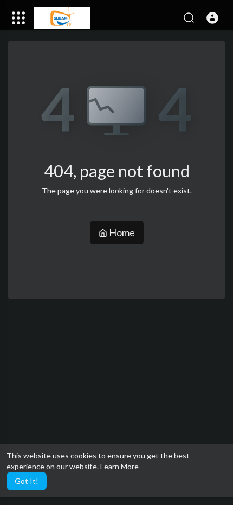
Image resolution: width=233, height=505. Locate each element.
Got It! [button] (26, 480)
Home (121, 232)
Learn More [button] (119, 466)
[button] (212, 18)
